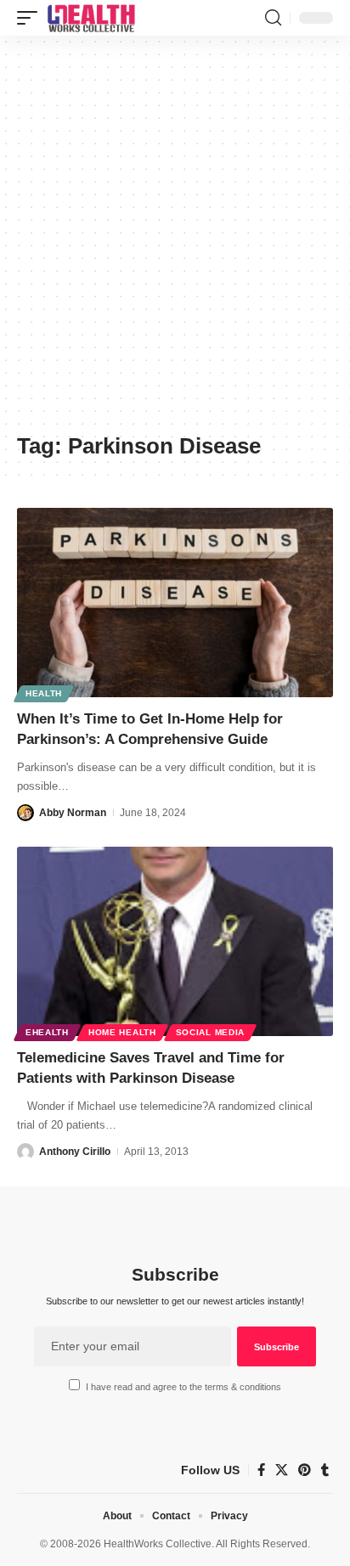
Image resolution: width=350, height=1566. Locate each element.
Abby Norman (72, 813)
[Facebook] (261, 1470)
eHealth (47, 1032)
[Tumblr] (325, 1470)
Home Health (122, 1032)
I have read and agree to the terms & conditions (183, 1387)
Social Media (210, 1032)
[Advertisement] (175, 240)
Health (43, 693)
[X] (281, 1470)
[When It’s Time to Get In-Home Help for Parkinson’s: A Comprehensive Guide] (175, 602)
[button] (31, 18)
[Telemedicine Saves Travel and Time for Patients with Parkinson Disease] (175, 941)
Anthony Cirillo (74, 1152)
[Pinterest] (304, 1470)
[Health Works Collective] (91, 18)
